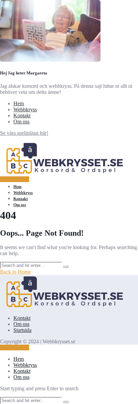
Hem (18, 103)
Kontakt (21, 115)
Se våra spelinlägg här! (24, 133)
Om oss (21, 121)
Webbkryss (25, 109)
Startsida (22, 330)
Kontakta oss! (14, 179)
